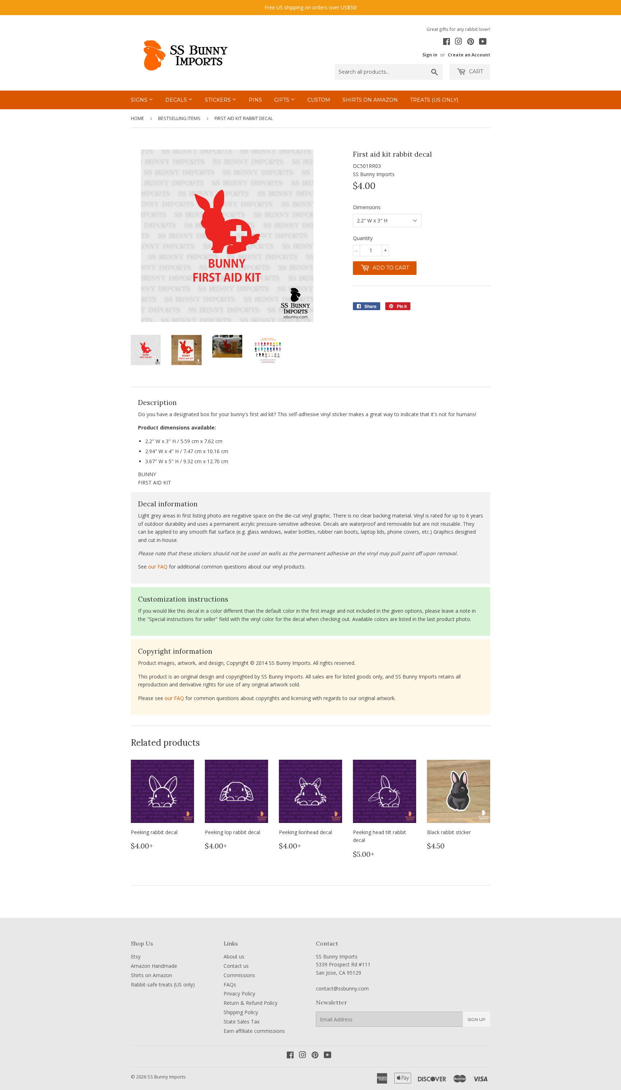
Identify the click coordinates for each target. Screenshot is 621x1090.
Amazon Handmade (154, 965)
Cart (475, 71)
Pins (255, 100)
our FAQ (157, 566)
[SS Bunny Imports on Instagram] (458, 42)
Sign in (429, 55)
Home (137, 118)
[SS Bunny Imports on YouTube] (483, 42)
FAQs (230, 984)
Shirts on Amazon (370, 100)
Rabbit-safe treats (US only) (163, 984)
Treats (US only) (434, 100)
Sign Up (477, 1019)
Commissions (239, 975)
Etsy (136, 956)
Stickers (218, 100)
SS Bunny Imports (166, 1076)
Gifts (282, 100)
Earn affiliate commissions (254, 1030)
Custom (318, 100)
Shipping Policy (241, 1012)
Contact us (236, 965)
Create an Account (469, 55)
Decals (176, 100)
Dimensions (367, 207)
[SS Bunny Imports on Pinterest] (470, 42)
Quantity (363, 238)
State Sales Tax (241, 1021)
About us (234, 956)
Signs (140, 100)
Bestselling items (179, 118)
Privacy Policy (239, 993)
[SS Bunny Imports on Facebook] (446, 42)
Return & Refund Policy (250, 1002)
